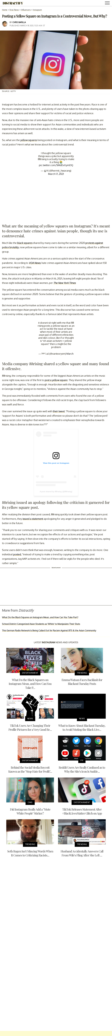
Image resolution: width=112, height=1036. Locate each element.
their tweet (59, 411)
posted (17, 554)
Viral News (14, 10)
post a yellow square (56, 380)
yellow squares (28, 140)
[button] (107, 3)
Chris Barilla (19, 22)
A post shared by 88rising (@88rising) (56, 491)
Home (4, 10)
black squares (25, 242)
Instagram (37, 10)
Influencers (26, 10)
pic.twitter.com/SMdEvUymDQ (56, 165)
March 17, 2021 (56, 173)
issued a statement (33, 518)
